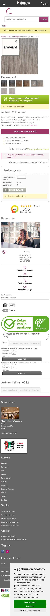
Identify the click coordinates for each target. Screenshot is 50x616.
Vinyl (9, 36)
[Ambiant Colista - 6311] (19, 83)
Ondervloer (14, 343)
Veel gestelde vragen (8, 297)
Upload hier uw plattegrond (24, 99)
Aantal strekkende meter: (10, 178)
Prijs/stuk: (5, 351)
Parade (3, 493)
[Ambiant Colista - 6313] (4, 91)
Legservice (24, 343)
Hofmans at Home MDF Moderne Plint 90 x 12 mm (18, 363)
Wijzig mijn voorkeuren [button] (30, 610)
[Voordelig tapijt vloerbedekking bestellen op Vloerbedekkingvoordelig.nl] (9, 12)
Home (3, 36)
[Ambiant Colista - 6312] (19, 56)
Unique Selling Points (8, 518)
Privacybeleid (6, 571)
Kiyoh (3, 564)
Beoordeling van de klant (10, 526)
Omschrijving (25, 390)
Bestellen (35, 390)
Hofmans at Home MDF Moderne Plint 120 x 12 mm (19, 348)
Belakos (4, 500)
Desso (3, 474)
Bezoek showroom (7, 515)
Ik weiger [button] (30, 606)
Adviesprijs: (7, 182)
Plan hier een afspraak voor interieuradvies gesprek (24, 30)
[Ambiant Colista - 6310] (4, 83)
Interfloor (4, 485)
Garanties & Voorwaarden (10, 522)
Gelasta (4, 482)
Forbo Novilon (6, 478)
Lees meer (33, 125)
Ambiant (16, 36)
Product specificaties (9, 390)
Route (15, 433)
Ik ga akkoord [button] (30, 602)
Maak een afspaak (6, 433)
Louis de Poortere (7, 489)
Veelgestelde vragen (8, 511)
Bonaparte (4, 467)
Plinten (4, 343)
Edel (2, 471)
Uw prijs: (7, 185)
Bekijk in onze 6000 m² (25, 156)
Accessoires (34, 343)
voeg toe (22, 359)
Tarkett (3, 496)
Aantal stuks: (6, 353)
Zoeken (44, 19)
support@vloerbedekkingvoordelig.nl (14, 539)
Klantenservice (6, 295)
